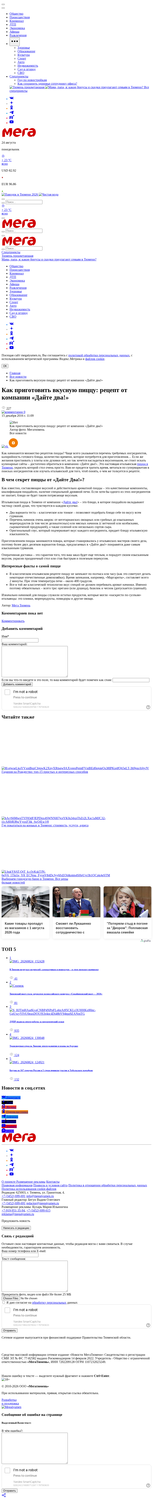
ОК (5, 366)
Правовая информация (17, 1185)
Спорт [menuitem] (22, 58)
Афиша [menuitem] (14, 31)
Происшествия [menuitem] (20, 17)
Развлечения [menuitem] (18, 35)
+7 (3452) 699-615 (38, 1210)
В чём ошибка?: (12, 1430)
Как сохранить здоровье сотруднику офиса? (47, 83)
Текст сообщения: (14, 1258)
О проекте (9, 1181)
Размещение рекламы (30, 1181)
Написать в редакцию (16, 1228)
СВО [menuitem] (21, 73)
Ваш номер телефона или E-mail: (24, 1251)
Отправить (9, 1330)
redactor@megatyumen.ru (42, 1203)
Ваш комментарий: (14, 644)
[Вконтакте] (12, 98)
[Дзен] (12, 103)
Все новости (18, 376)
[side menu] (3, 8)
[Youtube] (12, 122)
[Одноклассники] (12, 108)
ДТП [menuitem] (13, 24)
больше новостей (13, 882)
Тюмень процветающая (17, 255)
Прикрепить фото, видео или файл (36, 1294)
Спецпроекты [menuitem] (19, 76)
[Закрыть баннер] (3, 4)
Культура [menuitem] (24, 55)
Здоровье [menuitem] (24, 47)
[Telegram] (12, 113)
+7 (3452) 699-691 (14, 1196)
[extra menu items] (15, 41)
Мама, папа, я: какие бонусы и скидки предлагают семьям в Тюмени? (49, 259)
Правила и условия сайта (50, 1185)
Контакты (53, 1181)
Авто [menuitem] (21, 62)
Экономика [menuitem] (17, 28)
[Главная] (47, 135)
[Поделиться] (4, 1496)
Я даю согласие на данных (41, 1302)
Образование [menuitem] (26, 51)
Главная (15, 373)
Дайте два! (70, 502)
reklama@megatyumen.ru (18, 1214)
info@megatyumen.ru (40, 1196)
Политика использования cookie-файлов (29, 1189)
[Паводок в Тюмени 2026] (20, 194)
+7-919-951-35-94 (13, 1210)
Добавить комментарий (17, 684)
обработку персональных (49, 1302)
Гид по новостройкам (32, 80)
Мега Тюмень (21, 605)
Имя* (5, 636)
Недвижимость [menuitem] (28, 65)
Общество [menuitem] (16, 13)
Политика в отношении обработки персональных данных (107, 1185)
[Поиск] (3, 199)
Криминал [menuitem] (17, 21)
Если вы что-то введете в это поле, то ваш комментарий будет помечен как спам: (57, 680)
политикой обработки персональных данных (98, 355)
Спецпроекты (11, 252)
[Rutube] (12, 118)
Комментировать (13, 621)
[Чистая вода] (48, 194)
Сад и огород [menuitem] (26, 69)
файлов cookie (94, 359)
